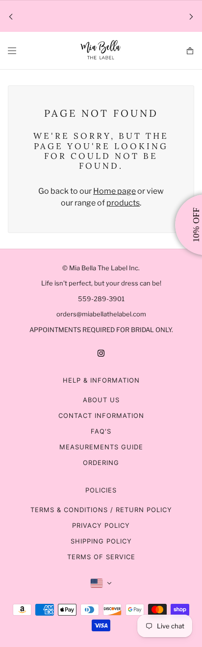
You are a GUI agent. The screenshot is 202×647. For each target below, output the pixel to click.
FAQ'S (101, 431)
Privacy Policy (101, 525)
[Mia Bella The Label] (101, 51)
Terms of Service (101, 557)
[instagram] (101, 352)
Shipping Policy (101, 541)
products (123, 202)
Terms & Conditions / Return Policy (101, 510)
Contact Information (101, 415)
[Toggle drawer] (12, 51)
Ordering (101, 462)
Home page (114, 191)
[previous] (11, 16)
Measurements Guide (101, 447)
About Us (101, 400)
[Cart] (190, 51)
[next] (191, 16)
